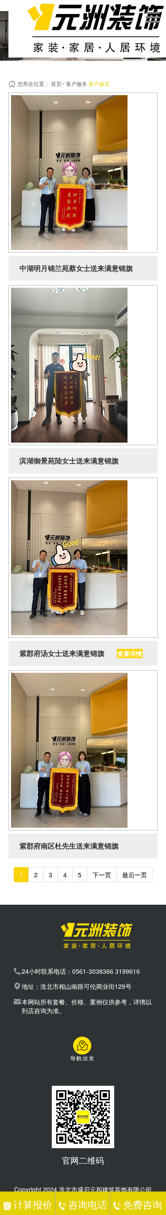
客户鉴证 (99, 84)
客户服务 (76, 84)
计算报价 (32, 1204)
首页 (56, 84)
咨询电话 (87, 1204)
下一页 (102, 874)
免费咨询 (142, 1204)
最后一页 (134, 874)
